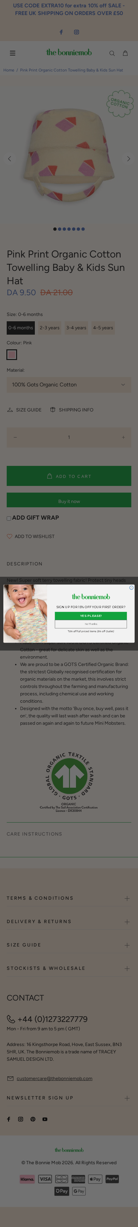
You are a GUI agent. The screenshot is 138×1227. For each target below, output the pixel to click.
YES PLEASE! (91, 616)
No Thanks (91, 624)
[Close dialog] (131, 587)
